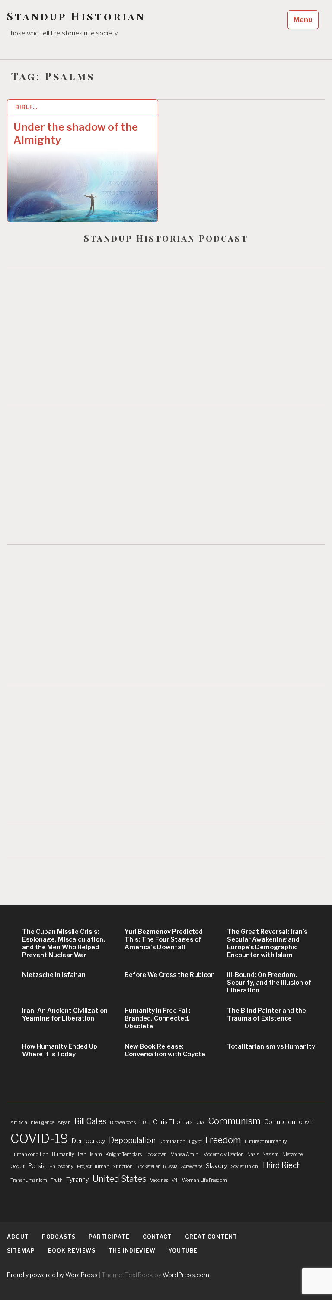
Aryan (64, 1122)
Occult (17, 1166)
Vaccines (159, 1180)
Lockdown (156, 1154)
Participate (109, 1237)
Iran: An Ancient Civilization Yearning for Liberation (65, 1014)
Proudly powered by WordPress (52, 1274)
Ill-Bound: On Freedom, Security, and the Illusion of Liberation (269, 982)
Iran (82, 1154)
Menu (303, 20)
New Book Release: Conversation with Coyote (164, 1050)
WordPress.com (186, 1274)
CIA (200, 1122)
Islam (96, 1154)
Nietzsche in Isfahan (54, 975)
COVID (306, 1122)
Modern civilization (223, 1154)
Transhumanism (28, 1180)
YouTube (183, 1250)
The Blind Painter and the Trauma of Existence (266, 1014)
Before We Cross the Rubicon (169, 975)
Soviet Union (244, 1166)
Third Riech (281, 1165)
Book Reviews (72, 1250)
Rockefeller (148, 1166)
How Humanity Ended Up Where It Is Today (59, 1050)
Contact (157, 1237)
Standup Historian (76, 16)
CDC (144, 1122)
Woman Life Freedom (204, 1180)
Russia (170, 1166)
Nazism (270, 1154)
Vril (175, 1180)
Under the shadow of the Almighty (75, 133)
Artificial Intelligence (32, 1122)
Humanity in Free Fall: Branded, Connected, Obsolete (157, 1018)
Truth (57, 1180)
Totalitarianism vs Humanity (271, 1046)
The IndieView (132, 1250)
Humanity (63, 1154)
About (18, 1237)
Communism (234, 1121)
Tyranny (77, 1180)
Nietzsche (292, 1154)
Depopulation (132, 1140)
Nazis (253, 1154)
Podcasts (59, 1237)
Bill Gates (90, 1121)
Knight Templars (123, 1154)
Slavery (216, 1166)
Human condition (29, 1154)
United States (120, 1179)
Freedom (223, 1140)
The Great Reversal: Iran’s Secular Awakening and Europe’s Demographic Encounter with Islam (267, 943)
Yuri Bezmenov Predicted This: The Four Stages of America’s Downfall (163, 939)
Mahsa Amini (185, 1154)
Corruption (279, 1122)
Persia (37, 1166)
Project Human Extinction (105, 1166)
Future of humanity (266, 1141)
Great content (211, 1237)
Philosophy (61, 1166)
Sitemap (21, 1250)
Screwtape (191, 1166)
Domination (172, 1141)
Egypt (195, 1141)
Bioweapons (123, 1122)
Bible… (26, 107)
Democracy (88, 1141)
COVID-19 (39, 1138)
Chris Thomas (173, 1122)
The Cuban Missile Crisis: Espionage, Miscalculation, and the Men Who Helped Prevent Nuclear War (63, 943)
